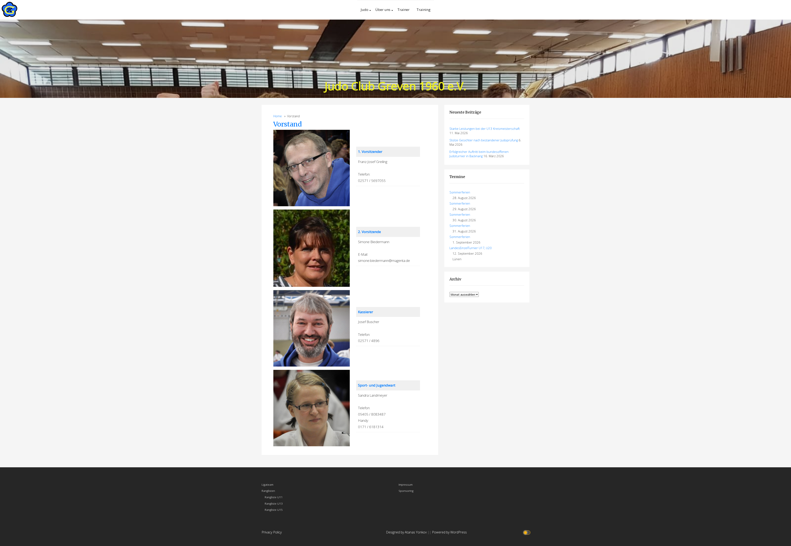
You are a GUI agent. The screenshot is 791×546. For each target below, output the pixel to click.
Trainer (403, 9)
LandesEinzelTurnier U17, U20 (470, 248)
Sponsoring (406, 491)
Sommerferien (459, 192)
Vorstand (287, 124)
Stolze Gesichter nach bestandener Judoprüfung (483, 140)
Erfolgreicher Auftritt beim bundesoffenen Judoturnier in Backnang (479, 154)
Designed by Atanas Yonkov (406, 532)
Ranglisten (268, 491)
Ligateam (267, 484)
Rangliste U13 (274, 503)
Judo (364, 9)
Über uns (382, 9)
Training (424, 9)
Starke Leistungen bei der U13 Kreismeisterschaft (484, 129)
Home (277, 116)
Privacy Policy (272, 532)
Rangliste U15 (274, 510)
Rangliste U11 (274, 497)
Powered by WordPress (449, 532)
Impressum (406, 484)
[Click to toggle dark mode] (527, 532)
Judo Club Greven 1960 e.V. (395, 86)
